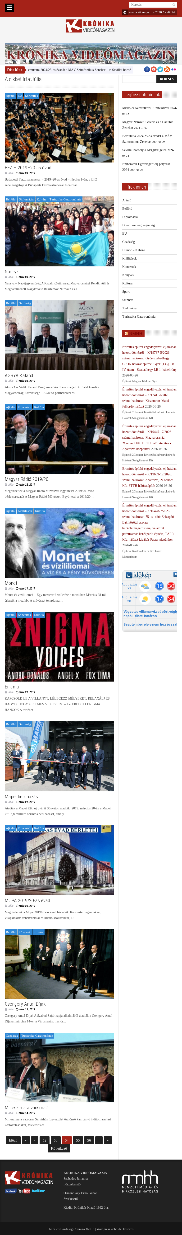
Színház (127, 300)
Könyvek (25, 932)
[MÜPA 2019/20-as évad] (59, 860)
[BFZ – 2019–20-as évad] (59, 128)
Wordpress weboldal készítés (115, 1229)
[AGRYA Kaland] (59, 335)
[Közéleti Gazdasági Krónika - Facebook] (11, 1192)
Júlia (11, 173)
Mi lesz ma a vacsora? (26, 1107)
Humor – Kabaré (133, 250)
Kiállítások (25, 511)
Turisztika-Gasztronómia (65, 199)
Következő (59, 1148)
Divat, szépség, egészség (138, 225)
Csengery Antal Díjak (25, 1004)
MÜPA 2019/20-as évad (27, 900)
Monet (11, 583)
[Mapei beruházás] (59, 756)
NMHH (135, 333)
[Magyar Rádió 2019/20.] (59, 439)
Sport (126, 291)
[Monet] (59, 543)
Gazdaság (25, 303)
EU (20, 96)
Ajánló (10, 96)
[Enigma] (59, 647)
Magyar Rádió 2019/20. (27, 479)
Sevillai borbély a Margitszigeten (103, 70)
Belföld (11, 199)
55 (78, 1140)
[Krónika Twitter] (38, 1192)
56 (89, 1140)
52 (44, 1140)
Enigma (12, 687)
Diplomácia (26, 199)
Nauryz (11, 271)
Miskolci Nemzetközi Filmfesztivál (145, 108)
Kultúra (41, 199)
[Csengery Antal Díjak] (59, 964)
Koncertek (31, 96)
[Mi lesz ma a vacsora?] (59, 1068)
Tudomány (129, 308)
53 (56, 1140)
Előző (13, 1140)
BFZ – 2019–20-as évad (28, 168)
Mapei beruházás (21, 796)
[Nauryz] (59, 231)
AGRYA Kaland (19, 375)
